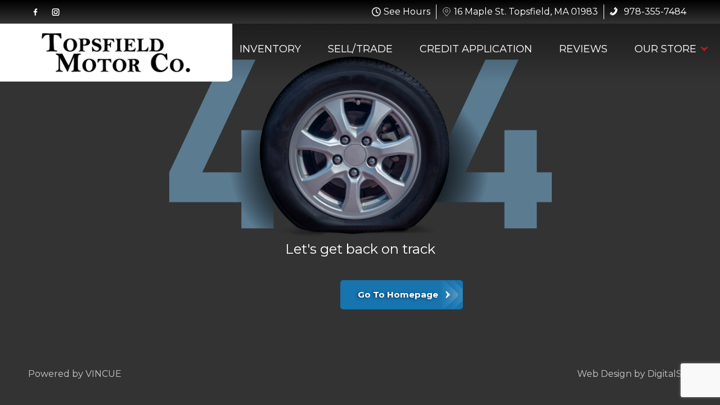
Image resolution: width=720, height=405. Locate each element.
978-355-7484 (654, 11)
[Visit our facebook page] (35, 11)
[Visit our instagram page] (55, 11)
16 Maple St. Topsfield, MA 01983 (526, 11)
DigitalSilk (669, 373)
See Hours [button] (407, 11)
